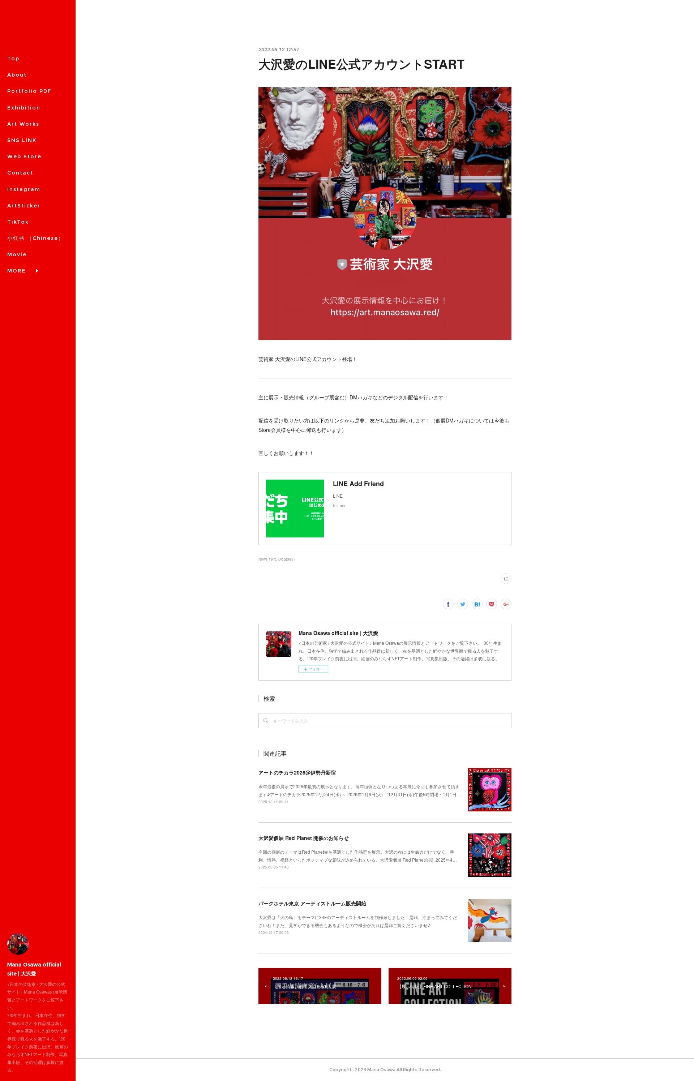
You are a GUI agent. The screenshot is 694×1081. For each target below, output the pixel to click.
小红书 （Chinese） (35, 238)
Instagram (23, 189)
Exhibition (23, 107)
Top (13, 58)
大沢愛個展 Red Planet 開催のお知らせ (303, 837)
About (17, 75)
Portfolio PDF (29, 91)
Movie (17, 254)
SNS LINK (22, 140)
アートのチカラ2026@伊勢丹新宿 (297, 772)
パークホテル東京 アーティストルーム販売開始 (312, 903)
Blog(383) (286, 559)
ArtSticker (23, 205)
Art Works (23, 124)
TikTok (18, 222)
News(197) (267, 559)
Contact (20, 173)
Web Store (24, 156)
